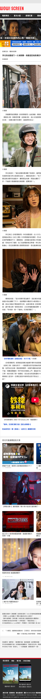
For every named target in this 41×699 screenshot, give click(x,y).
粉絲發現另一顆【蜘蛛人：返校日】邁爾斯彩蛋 (19, 429)
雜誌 (12, 661)
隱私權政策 (19, 693)
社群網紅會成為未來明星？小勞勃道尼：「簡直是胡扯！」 (19, 621)
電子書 (19, 661)
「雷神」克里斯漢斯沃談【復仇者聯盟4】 (17, 424)
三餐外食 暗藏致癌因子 (10, 602)
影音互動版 (27, 661)
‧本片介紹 (26, 359)
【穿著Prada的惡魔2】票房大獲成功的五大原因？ (17, 616)
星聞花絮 (29, 15)
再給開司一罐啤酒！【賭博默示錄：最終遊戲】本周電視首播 (20, 642)
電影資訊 (5, 15)
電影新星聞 (13, 51)
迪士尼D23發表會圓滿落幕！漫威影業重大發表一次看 (17, 535)
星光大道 (17, 15)
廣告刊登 (5, 693)
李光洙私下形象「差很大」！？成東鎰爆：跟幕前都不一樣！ (20, 647)
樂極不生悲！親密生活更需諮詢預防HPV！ (17, 466)
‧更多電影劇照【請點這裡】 (12, 359)
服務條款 (12, 693)
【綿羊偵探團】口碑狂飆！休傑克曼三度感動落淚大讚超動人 (20, 618)
